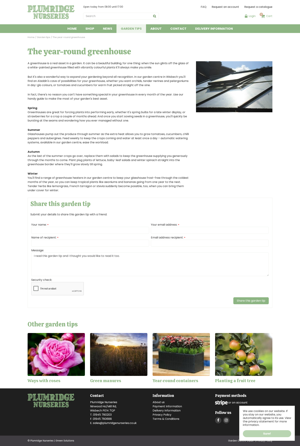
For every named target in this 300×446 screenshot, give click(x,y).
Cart (269, 16)
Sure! (267, 434)
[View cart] (263, 16)
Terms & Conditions (166, 419)
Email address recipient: (168, 237)
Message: (37, 250)
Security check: (41, 280)
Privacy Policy (162, 415)
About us (159, 402)
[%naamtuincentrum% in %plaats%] (51, 12)
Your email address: (165, 225)
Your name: (40, 225)
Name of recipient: (45, 237)
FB (218, 420)
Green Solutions (65, 440)
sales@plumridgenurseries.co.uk (115, 423)
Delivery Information (167, 411)
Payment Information (167, 406)
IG (226, 420)
